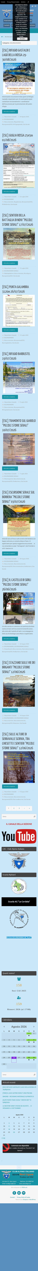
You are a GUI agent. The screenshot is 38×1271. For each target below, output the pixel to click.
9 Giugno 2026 (24, 792)
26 (14, 1132)
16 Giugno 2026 (24, 715)
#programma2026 (7, 124)
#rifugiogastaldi (17, 124)
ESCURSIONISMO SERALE (11, 271)
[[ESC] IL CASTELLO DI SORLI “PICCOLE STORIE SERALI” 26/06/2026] (19, 608)
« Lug (3, 1138)
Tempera (25, 1199)
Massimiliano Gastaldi (10, 117)
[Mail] (35, 6)
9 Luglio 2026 (24, 402)
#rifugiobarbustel (7, 410)
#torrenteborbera (18, 566)
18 (9, 1129)
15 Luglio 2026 (24, 268)
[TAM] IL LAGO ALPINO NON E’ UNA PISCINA (17, 1093)
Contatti (3, 2)
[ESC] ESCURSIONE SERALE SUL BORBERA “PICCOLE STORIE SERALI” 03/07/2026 (18, 497)
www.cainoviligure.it (25, 1183)
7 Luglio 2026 (24, 474)
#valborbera (16, 481)
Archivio (23, 2)
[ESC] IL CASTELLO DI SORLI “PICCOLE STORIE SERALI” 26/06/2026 (16, 584)
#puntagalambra (7, 343)
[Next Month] (33, 1026)
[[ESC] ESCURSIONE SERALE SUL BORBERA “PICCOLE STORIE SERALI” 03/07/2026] (19, 520)
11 (9, 1126)
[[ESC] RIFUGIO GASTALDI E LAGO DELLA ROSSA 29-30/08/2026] (19, 78)
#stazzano (16, 723)
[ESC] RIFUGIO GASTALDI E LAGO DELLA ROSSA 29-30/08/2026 (16, 55)
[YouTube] (32, 6)
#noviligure (27, 273)
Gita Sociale (26, 124)
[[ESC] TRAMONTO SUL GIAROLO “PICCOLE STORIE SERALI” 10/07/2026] (19, 449)
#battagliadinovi (9, 273)
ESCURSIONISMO (9, 119)
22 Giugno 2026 (24, 644)
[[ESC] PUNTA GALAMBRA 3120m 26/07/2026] (19, 310)
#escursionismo (8, 122)
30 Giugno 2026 (24, 559)
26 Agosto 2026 (24, 117)
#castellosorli (8, 649)
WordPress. (32, 1199)
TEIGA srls (24, 1187)
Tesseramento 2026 (10, 20)
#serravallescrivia (18, 799)
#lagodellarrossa (18, 122)
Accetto (22, 39)
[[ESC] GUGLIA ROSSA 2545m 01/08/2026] (19, 165)
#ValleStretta (6, 204)
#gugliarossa (17, 202)
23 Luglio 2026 (24, 197)
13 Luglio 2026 (24, 335)
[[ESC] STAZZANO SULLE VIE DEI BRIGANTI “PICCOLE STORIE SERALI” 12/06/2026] (19, 691)
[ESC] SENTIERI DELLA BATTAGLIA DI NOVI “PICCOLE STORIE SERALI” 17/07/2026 (17, 220)
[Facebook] (14, 1193)
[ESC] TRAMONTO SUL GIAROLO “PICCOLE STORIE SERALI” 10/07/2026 (19, 425)
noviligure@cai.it (11, 1183)
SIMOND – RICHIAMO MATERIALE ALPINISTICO (18, 1096)
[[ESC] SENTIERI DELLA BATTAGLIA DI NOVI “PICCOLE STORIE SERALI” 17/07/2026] (19, 244)
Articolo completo (9, 111)
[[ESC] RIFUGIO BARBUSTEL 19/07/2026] (19, 377)
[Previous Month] (4, 1026)
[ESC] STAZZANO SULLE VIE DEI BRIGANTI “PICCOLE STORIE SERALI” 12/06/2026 (18, 667)
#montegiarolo (8, 479)
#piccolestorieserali (19, 479)
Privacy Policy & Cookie (13, 2)
